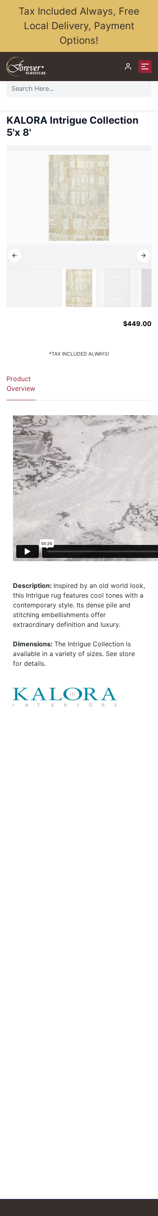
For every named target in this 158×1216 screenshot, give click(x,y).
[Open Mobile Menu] (145, 66)
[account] (128, 66)
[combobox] (79, 88)
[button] (14, 255)
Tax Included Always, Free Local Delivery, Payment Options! (79, 25)
